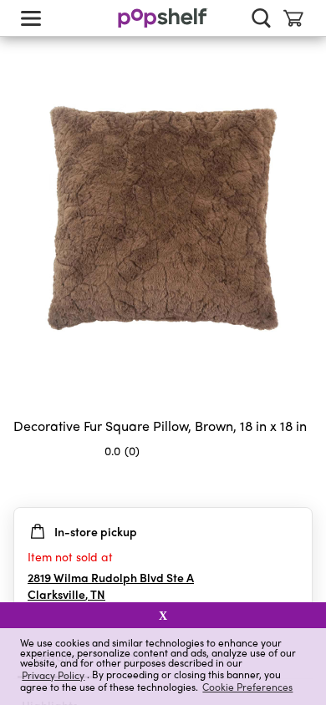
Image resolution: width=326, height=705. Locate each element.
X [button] (163, 615)
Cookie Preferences (247, 686)
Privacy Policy (53, 674)
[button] (299, 484)
